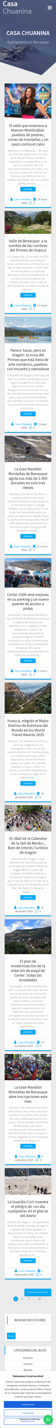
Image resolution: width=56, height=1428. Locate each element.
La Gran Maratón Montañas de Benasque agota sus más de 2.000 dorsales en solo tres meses (28, 478)
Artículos (28, 1357)
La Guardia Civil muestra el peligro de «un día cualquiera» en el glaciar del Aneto (28, 1208)
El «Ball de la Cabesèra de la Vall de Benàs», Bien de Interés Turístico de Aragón (28, 845)
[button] (48, 1419)
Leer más (28, 189)
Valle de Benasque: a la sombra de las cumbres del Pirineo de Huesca (28, 245)
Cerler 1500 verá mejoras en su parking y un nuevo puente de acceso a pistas (28, 601)
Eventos (28, 1363)
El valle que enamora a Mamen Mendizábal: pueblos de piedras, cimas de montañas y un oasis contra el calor (28, 135)
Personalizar (28, 1412)
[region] (28, 1399)
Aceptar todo (28, 1404)
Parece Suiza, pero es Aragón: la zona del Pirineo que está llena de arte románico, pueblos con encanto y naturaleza (28, 359)
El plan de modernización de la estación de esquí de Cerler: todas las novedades (28, 970)
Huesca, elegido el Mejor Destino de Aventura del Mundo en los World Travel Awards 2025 (28, 727)
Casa (17, 7)
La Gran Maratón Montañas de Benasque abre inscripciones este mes (28, 1094)
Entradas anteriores (38, 1292)
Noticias (28, 1369)
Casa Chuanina (22, 199)
